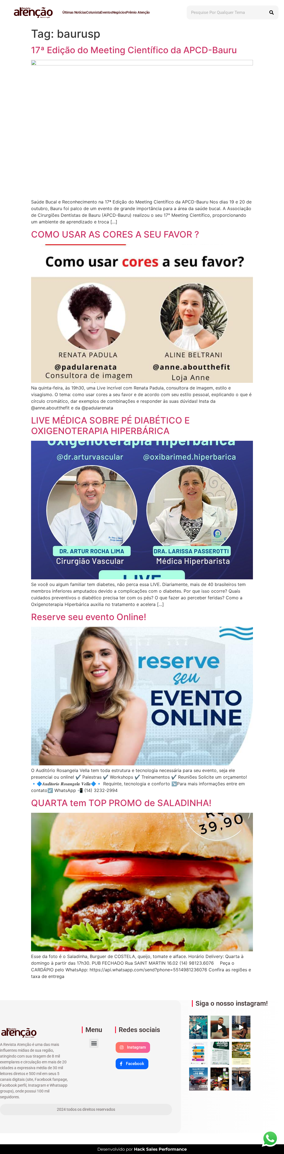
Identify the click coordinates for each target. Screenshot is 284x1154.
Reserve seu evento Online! (88, 617)
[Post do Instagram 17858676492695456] (220, 1027)
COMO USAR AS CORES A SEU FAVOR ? (115, 234)
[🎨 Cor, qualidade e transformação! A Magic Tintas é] (220, 1079)
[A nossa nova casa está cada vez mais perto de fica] (241, 1027)
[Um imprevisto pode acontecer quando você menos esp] (241, 1079)
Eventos (106, 12)
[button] (93, 1043)
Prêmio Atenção (138, 12)
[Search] (271, 12)
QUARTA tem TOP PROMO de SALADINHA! (121, 803)
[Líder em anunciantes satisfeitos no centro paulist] (198, 1053)
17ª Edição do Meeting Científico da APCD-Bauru (134, 50)
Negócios (119, 12)
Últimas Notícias (74, 12)
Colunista (93, 12)
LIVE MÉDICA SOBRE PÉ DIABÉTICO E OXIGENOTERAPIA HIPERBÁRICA (110, 425)
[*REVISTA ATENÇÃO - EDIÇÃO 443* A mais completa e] (198, 1027)
